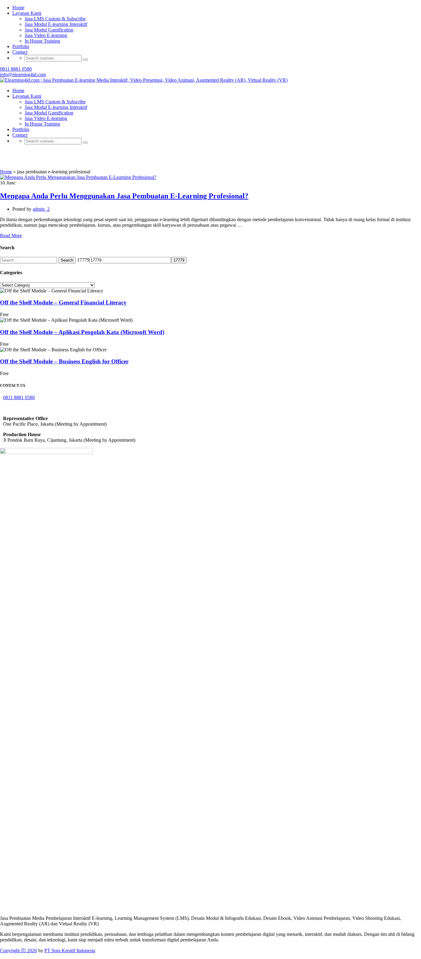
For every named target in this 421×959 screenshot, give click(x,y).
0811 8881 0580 (16, 69)
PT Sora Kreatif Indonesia (69, 950)
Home (18, 90)
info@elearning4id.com (23, 74)
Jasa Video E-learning (46, 35)
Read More (11, 235)
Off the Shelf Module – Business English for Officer (64, 361)
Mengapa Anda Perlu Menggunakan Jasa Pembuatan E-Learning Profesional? (124, 196)
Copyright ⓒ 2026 (18, 950)
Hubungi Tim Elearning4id (300, 10)
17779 (83, 259)
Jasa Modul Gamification (49, 29)
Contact (19, 52)
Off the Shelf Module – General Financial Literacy (63, 302)
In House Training (42, 40)
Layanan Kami (26, 96)
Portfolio (20, 46)
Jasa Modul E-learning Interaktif (56, 24)
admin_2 (41, 209)
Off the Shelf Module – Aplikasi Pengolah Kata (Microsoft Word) (82, 332)
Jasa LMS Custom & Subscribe (55, 101)
